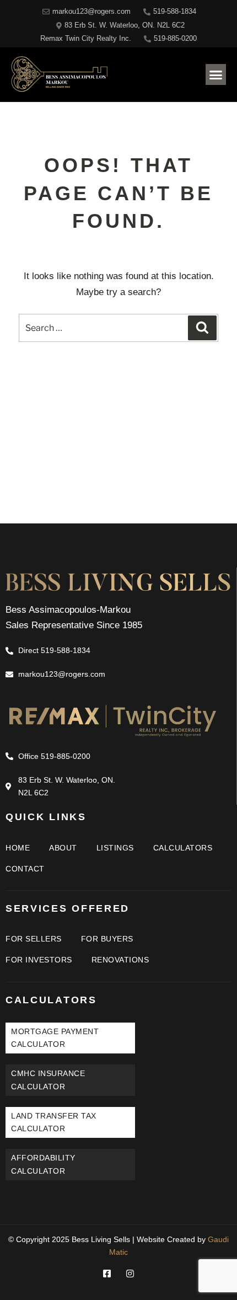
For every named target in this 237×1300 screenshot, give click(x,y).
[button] (216, 74)
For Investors (39, 959)
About (63, 847)
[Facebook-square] (107, 1273)
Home (18, 847)
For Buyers (107, 938)
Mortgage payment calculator (55, 1037)
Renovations (120, 959)
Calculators (183, 847)
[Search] (202, 327)
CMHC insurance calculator (48, 1079)
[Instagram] (130, 1273)
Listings (115, 847)
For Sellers (34, 938)
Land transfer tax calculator (53, 1122)
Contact (25, 868)
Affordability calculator (43, 1164)
